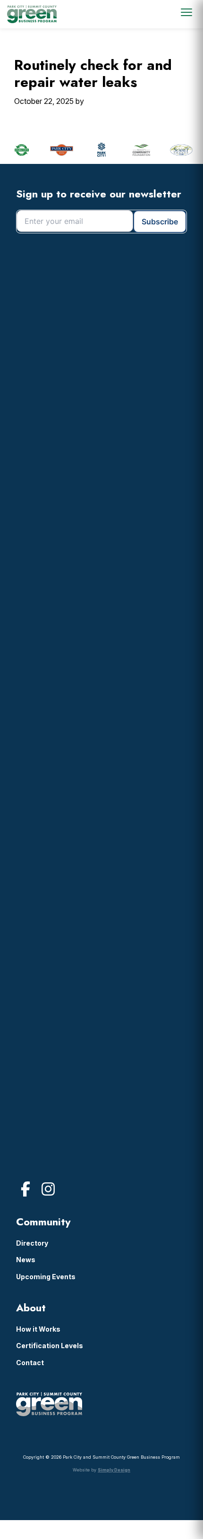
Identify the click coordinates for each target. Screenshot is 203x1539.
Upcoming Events (46, 1277)
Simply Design (114, 1469)
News (25, 1260)
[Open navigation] (186, 12)
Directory (32, 1243)
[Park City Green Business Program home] (32, 14)
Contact (30, 1363)
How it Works (38, 1329)
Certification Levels (49, 1346)
